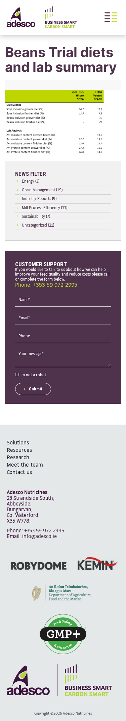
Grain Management (38, 190)
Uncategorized (34, 226)
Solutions (18, 443)
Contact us (19, 472)
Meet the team (25, 465)
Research (18, 458)
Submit (35, 388)
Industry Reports (36, 199)
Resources (19, 450)
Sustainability (33, 217)
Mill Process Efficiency (41, 208)
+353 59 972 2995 (44, 530)
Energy (28, 182)
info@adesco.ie (39, 536)
